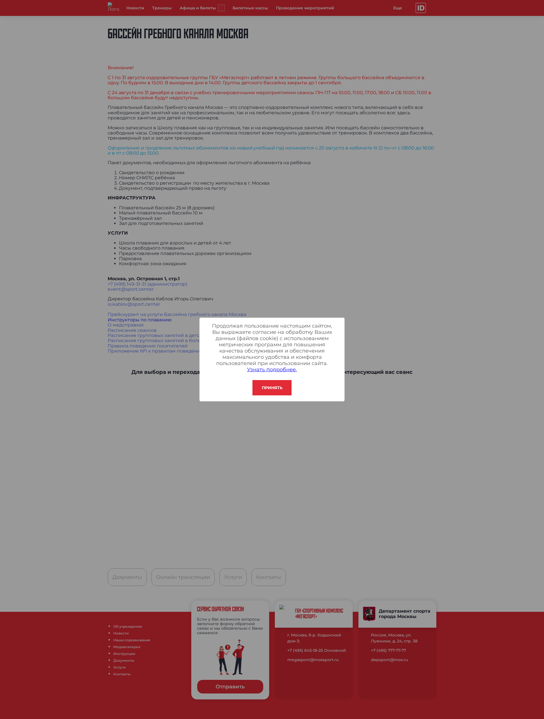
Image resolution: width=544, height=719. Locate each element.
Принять (272, 387)
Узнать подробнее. (272, 369)
